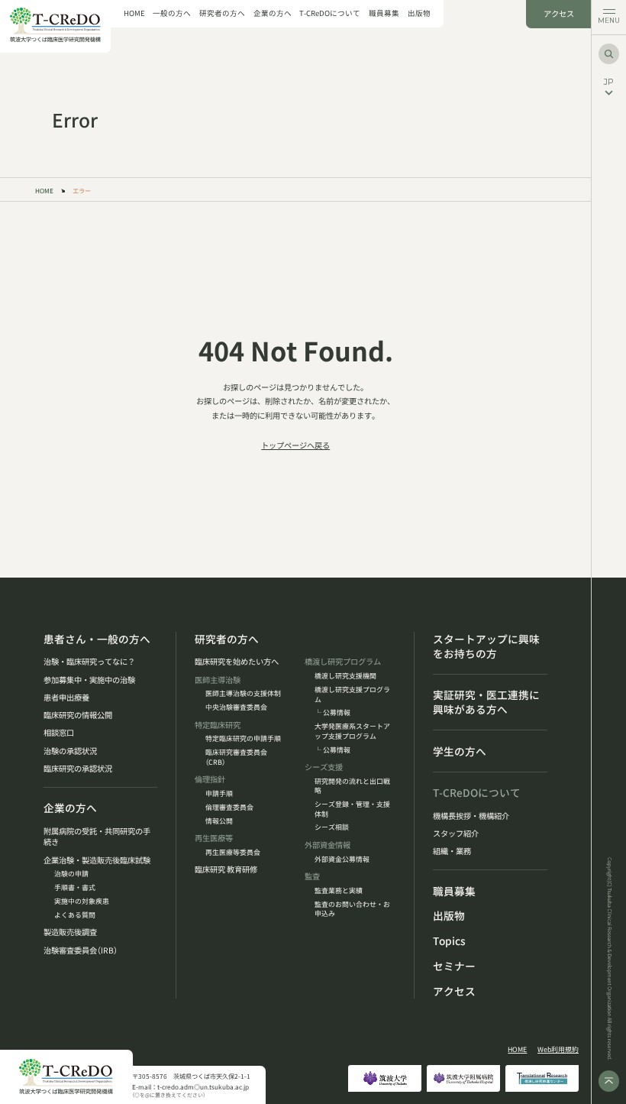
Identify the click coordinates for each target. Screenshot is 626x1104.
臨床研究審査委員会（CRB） (236, 757)
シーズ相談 (332, 827)
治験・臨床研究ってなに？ (89, 661)
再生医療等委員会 (232, 852)
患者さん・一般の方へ (97, 639)
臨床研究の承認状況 (78, 768)
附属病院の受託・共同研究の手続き (97, 836)
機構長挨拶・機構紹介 (471, 816)
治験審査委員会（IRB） (81, 950)
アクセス (559, 13)
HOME (134, 13)
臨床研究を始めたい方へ (237, 661)
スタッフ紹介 (456, 833)
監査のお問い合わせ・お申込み (352, 909)
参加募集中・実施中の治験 (89, 680)
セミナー (454, 966)
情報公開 (219, 821)
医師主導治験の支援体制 (243, 693)
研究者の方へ (222, 13)
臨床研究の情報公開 (78, 715)
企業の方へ (272, 13)
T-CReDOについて (329, 13)
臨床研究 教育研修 (226, 869)
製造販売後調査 (70, 932)
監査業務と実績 (339, 890)
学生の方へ (459, 751)
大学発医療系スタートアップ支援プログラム (352, 731)
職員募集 (384, 13)
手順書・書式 (74, 887)
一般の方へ (172, 13)
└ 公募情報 (332, 712)
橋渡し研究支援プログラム (352, 694)
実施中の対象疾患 (81, 901)
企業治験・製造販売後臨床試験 (97, 860)
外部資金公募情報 (342, 859)
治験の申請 (71, 874)
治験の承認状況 (70, 751)
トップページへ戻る (295, 445)
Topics (449, 941)
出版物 (419, 13)
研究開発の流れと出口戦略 (352, 786)
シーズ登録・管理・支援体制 (352, 809)
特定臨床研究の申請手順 (243, 738)
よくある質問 (74, 915)
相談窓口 (59, 732)
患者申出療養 (66, 697)
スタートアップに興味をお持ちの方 (486, 646)
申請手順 (219, 793)
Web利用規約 (558, 1049)
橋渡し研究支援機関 (345, 676)
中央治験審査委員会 (236, 707)
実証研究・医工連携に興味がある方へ (486, 702)
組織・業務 (452, 851)
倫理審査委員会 (229, 807)
